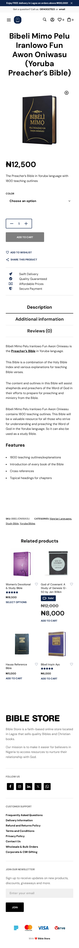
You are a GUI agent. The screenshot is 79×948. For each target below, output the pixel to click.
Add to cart (25, 237)
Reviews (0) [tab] (39, 331)
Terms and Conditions (20, 831)
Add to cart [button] (49, 620)
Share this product (24, 259)
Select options (16, 602)
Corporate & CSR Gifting (21, 852)
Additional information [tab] (39, 319)
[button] (66, 93)
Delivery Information (19, 820)
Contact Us (13, 841)
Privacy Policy (15, 836)
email (62, 9)
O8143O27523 (47, 9)
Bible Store (44, 938)
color (10, 193)
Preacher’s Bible (23, 351)
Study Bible (12, 523)
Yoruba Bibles (27, 523)
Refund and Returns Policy (23, 825)
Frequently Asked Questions (24, 815)
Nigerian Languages (61, 518)
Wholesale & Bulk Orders (22, 846)
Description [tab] (39, 307)
